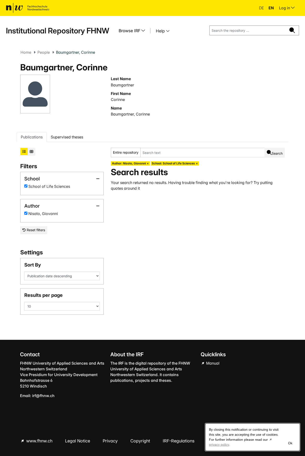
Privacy (111, 440)
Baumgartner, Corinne (130, 114)
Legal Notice (78, 440)
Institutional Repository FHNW (57, 30)
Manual (212, 363)
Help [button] (161, 30)
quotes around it (125, 188)
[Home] (27, 8)
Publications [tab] (32, 137)
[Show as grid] (31, 151)
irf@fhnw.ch (43, 395)
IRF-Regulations (178, 440)
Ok (290, 443)
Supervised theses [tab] (67, 137)
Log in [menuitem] (285, 7)
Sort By (32, 265)
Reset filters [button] (35, 230)
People (43, 52)
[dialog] (252, 437)
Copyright (140, 440)
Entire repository (125, 152)
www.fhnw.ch (39, 440)
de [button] (262, 7)
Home (25, 52)
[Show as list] (24, 151)
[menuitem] (134, 31)
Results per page (43, 295)
